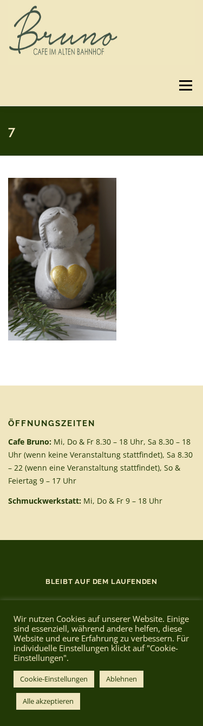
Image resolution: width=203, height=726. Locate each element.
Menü (184, 85)
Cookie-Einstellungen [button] (54, 679)
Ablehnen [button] (121, 679)
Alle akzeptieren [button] (48, 701)
